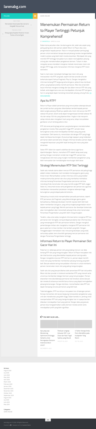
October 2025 (8, 393)
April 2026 (7, 379)
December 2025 (8, 388)
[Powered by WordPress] (10, 425)
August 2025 (7, 398)
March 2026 (7, 382)
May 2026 (7, 377)
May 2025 (7, 404)
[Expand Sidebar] (35, 16)
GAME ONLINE (45, 16)
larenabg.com (15, 6)
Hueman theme (26, 425)
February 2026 (8, 384)
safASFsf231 (46, 41)
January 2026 (7, 386)
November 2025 (8, 391)
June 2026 (7, 375)
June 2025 (7, 402)
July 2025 (6, 400)
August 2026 (7, 370)
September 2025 (9, 395)
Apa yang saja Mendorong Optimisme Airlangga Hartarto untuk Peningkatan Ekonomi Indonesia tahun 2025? (47, 338)
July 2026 (6, 373)
